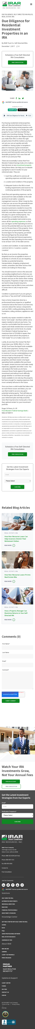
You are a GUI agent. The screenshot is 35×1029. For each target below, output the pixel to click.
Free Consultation (17, 62)
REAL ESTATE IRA (8, 17)
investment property (24, 165)
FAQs (3, 931)
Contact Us (5, 868)
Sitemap (4, 1008)
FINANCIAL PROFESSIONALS (9, 910)
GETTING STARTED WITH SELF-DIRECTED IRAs (14, 922)
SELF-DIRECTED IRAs (7, 898)
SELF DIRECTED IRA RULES (23, 14)
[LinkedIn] (3, 885)
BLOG (3, 928)
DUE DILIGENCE (7, 14)
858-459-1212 (10, 860)
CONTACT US (5, 992)
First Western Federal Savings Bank (15, 411)
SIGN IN (4, 995)
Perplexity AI (22, 110)
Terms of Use (5, 1004)
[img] (26, 116)
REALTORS (5, 907)
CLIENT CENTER (6, 983)
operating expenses (18, 221)
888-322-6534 (10, 856)
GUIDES (4, 925)
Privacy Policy (16, 1004)
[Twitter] (8, 885)
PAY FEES (4, 989)
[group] (17, 115)
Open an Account (11, 781)
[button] (4, 115)
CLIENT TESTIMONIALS (8, 955)
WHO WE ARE (5, 949)
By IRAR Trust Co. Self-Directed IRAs (15, 43)
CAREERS (4, 951)
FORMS (4, 986)
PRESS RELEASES (6, 958)
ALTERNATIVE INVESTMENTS (9, 901)
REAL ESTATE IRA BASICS (8, 937)
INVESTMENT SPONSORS (9, 913)
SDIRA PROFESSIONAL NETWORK (11, 934)
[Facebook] (13, 885)
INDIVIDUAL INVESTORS (8, 904)
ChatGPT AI (12, 110)
